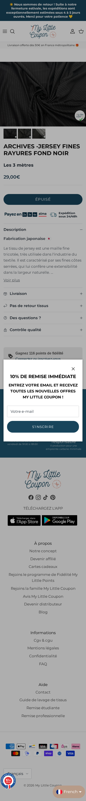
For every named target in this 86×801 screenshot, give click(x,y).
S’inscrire (43, 427)
